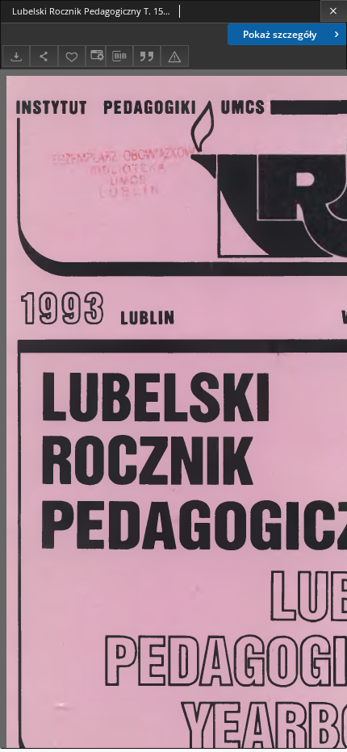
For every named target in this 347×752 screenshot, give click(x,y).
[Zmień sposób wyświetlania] (95, 56)
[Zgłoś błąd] (174, 56)
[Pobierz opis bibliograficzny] (119, 56)
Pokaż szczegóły (279, 34)
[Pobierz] (16, 56)
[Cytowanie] (147, 56)
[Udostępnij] (43, 56)
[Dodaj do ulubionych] (72, 56)
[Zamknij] (333, 11)
